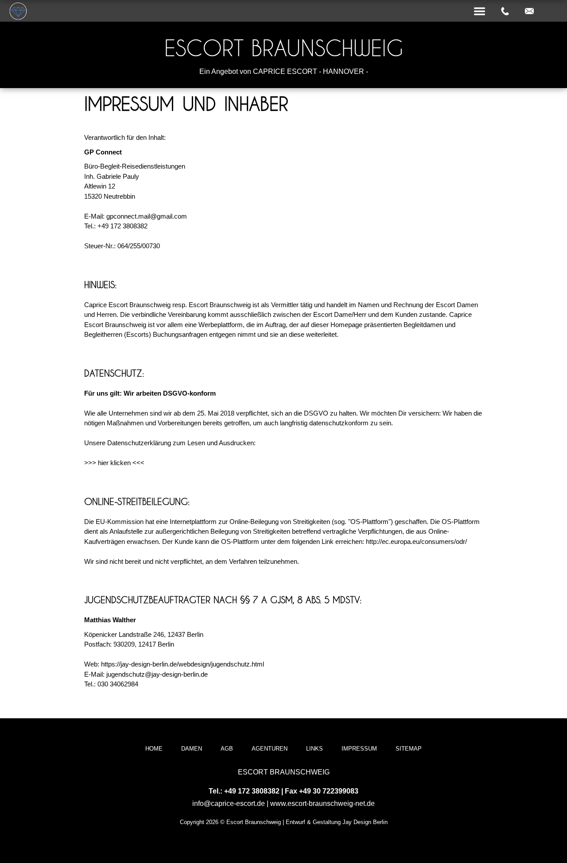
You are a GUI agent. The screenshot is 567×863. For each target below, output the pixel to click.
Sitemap (409, 748)
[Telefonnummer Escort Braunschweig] (505, 11)
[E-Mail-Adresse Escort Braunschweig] (529, 11)
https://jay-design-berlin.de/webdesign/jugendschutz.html (182, 664)
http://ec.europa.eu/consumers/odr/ (416, 541)
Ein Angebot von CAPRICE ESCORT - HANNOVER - (283, 71)
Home (154, 748)
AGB (227, 748)
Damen (191, 748)
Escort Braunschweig (283, 48)
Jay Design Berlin (365, 822)
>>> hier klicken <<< (114, 462)
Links (314, 748)
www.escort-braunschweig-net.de (322, 803)
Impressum (359, 748)
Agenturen (269, 748)
